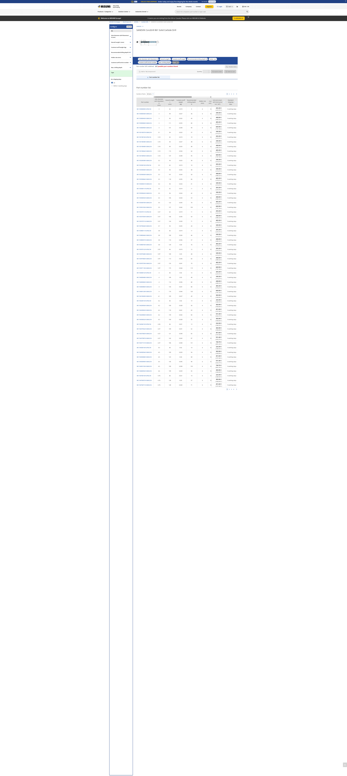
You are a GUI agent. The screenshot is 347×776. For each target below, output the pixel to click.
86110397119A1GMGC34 (144, 268)
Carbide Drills (144, 22)
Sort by (224, 102)
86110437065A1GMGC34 (144, 333)
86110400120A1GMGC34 (144, 291)
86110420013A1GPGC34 (144, 301)
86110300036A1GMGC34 (144, 114)
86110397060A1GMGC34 (144, 259)
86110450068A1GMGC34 (144, 357)
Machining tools (127, 22)
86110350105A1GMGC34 (144, 207)
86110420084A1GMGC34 (144, 315)
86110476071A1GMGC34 (144, 385)
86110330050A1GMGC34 (144, 174)
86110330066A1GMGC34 (144, 179)
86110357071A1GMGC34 (144, 221)
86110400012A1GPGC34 (144, 273)
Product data (232, 67)
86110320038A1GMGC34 (144, 160)
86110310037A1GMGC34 (144, 132)
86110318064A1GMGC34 (144, 151)
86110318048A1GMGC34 (144, 146)
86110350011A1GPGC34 (144, 188)
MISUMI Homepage (114, 22)
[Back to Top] (345, 765)
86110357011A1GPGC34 (144, 212)
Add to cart (231, 71)
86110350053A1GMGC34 (144, 198)
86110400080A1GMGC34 (144, 287)
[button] (212, 1)
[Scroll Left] (154, 97)
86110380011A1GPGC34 (144, 231)
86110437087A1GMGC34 (144, 338)
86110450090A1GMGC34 (144, 361)
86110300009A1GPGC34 (144, 109)
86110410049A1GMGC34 (144, 296)
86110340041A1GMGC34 (144, 184)
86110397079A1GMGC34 (144, 263)
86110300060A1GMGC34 (144, 123)
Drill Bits (136, 22)
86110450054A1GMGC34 (144, 352)
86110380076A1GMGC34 (144, 245)
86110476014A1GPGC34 (144, 376)
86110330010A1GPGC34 (144, 165)
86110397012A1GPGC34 (144, 249)
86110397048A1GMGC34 (144, 254)
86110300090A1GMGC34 (144, 128)
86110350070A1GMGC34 (144, 202)
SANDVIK (138, 26)
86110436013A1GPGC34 (144, 324)
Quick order (218, 71)
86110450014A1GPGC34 (144, 347)
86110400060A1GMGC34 (144, 282)
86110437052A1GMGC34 (144, 329)
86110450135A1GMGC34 (144, 366)
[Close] (248, 17)
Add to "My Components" (148, 71)
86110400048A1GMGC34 (144, 277)
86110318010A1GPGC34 (144, 137)
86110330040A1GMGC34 (144, 170)
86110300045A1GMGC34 (144, 118)
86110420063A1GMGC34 (144, 310)
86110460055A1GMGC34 (144, 371)
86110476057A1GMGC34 (144, 380)
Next (236, 94)
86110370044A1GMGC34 (144, 226)
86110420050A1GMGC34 (144, 305)
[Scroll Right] (210, 97)
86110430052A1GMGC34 (144, 319)
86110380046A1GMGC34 (144, 235)
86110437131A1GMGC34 (144, 343)
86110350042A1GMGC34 (144, 193)
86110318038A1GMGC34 (144, 142)
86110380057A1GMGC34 (144, 240)
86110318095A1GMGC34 (144, 156)
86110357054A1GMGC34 (144, 216)
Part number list (154, 77)
